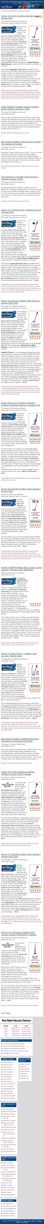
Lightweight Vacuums (9, 1088)
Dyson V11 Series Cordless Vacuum (31, 94)
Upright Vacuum (5, 98)
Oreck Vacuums (7, 1076)
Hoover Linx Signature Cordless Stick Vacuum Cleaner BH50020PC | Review (18, 933)
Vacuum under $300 (26, 1033)
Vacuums (24, 23)
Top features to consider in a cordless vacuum (15, 1051)
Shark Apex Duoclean (9, 1114)
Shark (5, 1035)
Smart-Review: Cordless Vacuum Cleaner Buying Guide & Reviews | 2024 (20, 108)
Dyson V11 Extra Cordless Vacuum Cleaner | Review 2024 (21, 17)
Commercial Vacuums (9, 1084)
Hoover (6, 1031)
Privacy (33, 1221)
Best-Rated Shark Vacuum (23, 478)
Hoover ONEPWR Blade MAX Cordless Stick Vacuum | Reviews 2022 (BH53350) (21, 568)
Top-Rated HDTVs (8, 1204)
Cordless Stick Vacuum (28, 92)
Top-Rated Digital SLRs (9, 1208)
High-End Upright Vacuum (32, 96)
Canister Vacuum (26, 1029)
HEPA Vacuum (15, 1031)
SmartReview (22, 21)
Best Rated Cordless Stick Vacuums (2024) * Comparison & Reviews (21, 143)
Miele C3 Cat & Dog (8, 1165)
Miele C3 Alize (7, 1192)
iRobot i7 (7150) (24, 1064)
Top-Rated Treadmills (9, 1213)
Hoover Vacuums (8, 1072)
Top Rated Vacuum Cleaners (11, 1053)
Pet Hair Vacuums (8, 1093)
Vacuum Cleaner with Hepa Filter (29, 98)
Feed (22, 1222)
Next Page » (6, 1013)
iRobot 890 (23, 1074)
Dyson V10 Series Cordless (28, 390)
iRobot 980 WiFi (24, 1069)
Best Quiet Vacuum (16, 92)
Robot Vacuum (15, 1033)
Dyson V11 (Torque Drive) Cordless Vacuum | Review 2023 (21, 211)
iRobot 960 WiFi (24, 1071)
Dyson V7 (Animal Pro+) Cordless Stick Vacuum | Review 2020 (19, 654)
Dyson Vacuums (7, 1069)
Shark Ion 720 (24, 1078)
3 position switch (34, 369)
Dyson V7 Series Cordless (21, 726)
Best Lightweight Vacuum (23, 90)
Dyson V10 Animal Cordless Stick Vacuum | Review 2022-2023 (20, 302)
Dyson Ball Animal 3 (8, 1109)
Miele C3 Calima (7, 1185)
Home (9, 11)
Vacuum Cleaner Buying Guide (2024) (13, 1043)
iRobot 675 (23, 1066)
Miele (6, 1029)
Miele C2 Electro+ (8, 1163)
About (29, 1221)
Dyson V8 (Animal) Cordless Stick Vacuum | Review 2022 (21, 490)
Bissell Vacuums (7, 1081)
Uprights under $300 (9, 1098)
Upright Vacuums (8, 1062)
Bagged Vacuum (16, 1027)
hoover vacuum (10, 644)
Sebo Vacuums (7, 1079)
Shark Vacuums (7, 1074)
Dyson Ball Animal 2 (8, 1149)
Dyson (5, 1027)
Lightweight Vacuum (26, 1035)
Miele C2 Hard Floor (8, 1190)
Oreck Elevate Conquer (9, 1127)
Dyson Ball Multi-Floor (9, 1151)
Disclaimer (39, 1221)
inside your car (12, 60)
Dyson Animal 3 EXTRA (9, 1111)
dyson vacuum (5, 96)
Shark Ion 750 (24, 1076)
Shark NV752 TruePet (9, 1120)
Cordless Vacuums (8, 1086)
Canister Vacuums (8, 1064)
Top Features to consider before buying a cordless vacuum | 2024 (19, 178)
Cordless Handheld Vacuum (14, 763)
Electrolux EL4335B (8, 1195)
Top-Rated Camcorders (9, 1206)
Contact (18, 1222)
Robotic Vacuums (8, 1091)
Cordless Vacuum (15, 1035)
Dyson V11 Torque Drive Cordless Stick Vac (8, 1133)
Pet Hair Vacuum (26, 1031)
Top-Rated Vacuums (8, 1216)
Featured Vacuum (14, 23)
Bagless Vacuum (11, 90)
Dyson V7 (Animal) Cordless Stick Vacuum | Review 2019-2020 (21, 855)
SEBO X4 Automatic (8, 1129)
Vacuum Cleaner (15, 98)
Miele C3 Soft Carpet (9, 1187)
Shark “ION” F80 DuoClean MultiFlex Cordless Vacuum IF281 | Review (17, 773)
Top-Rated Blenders (8, 1211)
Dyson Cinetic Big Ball (9, 1138)
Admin (26, 1222)
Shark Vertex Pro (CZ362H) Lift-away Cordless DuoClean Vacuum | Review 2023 (20, 404)
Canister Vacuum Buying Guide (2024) (13, 1046)
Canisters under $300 (9, 1096)
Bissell (5, 1033)
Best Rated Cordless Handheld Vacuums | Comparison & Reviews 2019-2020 (20, 740)
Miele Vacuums (7, 1067)
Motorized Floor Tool (13, 703)
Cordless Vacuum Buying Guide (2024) (14, 1048)
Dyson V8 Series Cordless (21, 555)
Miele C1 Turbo (7, 1183)
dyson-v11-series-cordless (17, 96)
